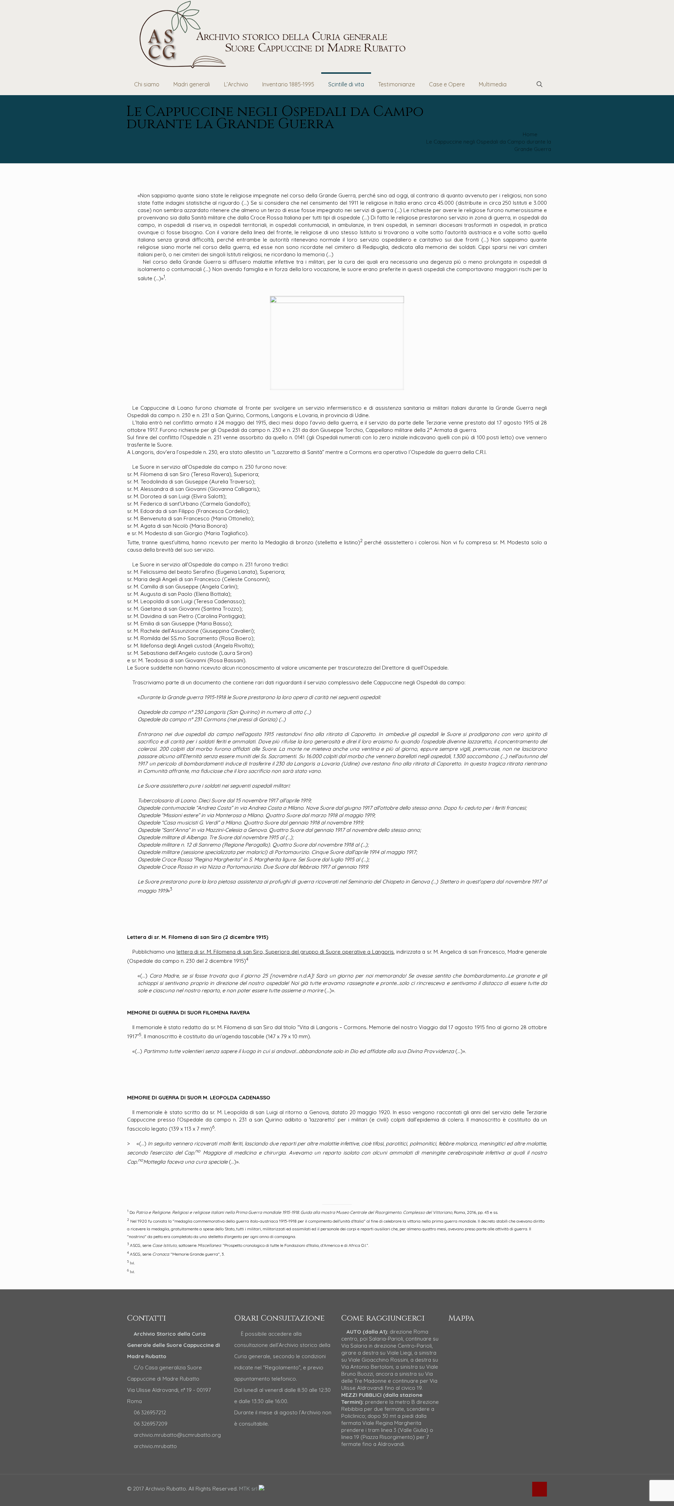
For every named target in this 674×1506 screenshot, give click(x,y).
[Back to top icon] (539, 1489)
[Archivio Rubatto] (273, 35)
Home (530, 134)
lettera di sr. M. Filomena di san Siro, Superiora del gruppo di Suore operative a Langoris (285, 951)
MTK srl (249, 1488)
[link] (337, 343)
